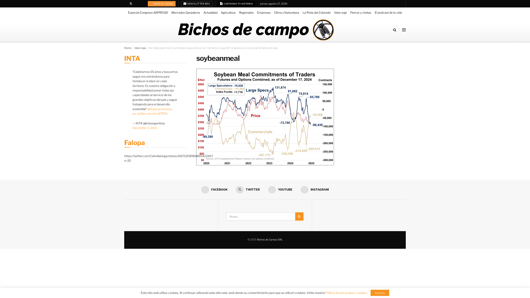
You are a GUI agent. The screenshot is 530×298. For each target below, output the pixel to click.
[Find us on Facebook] (125, 3)
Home (127, 47)
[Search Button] (394, 29)
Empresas (264, 12)
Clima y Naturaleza (286, 12)
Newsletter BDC (198, 3)
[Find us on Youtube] (136, 3)
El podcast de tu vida (388, 12)
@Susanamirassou (160, 109)
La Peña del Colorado (317, 12)
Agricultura (228, 12)
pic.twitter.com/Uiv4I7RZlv (150, 113)
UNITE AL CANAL (163, 3)
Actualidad (211, 12)
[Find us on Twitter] (130, 3)
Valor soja (340, 12)
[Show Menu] (404, 29)
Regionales (246, 12)
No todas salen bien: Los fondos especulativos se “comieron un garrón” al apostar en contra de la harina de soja (213, 47)
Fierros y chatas (360, 12)
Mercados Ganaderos (185, 12)
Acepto (380, 292)
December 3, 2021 (144, 128)
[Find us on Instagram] (141, 3)
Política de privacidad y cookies (346, 292)
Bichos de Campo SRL (270, 239)
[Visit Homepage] (256, 29)
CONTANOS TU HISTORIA (238, 3)
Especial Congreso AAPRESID (148, 12)
